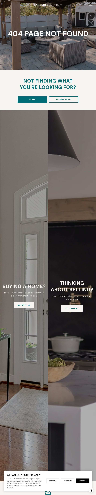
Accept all (83, 481)
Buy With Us (24, 305)
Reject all (52, 481)
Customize (68, 481)
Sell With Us (72, 308)
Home (32, 99)
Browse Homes (64, 99)
